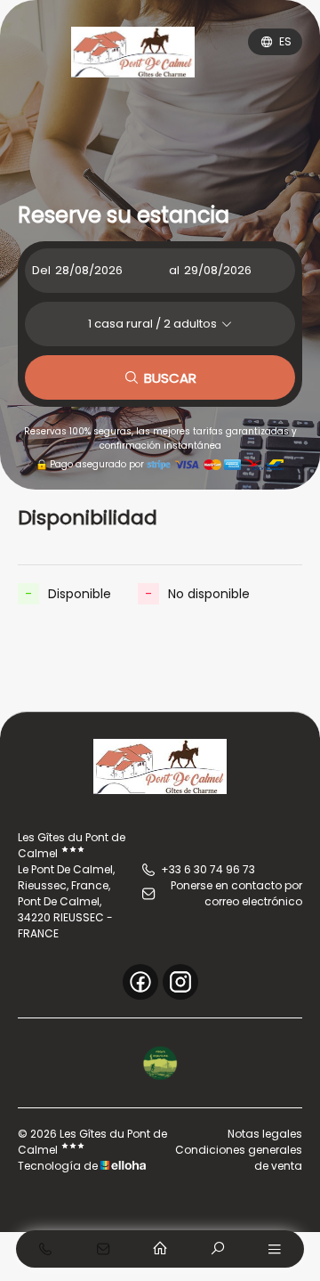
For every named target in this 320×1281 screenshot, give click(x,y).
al (174, 270)
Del (41, 270)
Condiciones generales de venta (238, 1157)
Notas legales (265, 1133)
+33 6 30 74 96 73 (208, 869)
